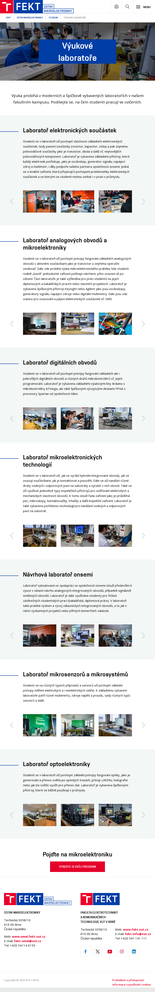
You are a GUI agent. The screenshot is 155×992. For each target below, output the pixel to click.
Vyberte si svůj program (77, 866)
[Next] (143, 201)
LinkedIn (134, 952)
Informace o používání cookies (131, 984)
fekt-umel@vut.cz (27, 941)
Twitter (98, 952)
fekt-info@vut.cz (138, 934)
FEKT (8, 17)
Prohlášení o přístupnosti (128, 980)
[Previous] (11, 201)
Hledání (127, 6)
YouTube (110, 952)
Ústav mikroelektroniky (30, 17)
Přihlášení (116, 6)
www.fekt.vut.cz (135, 929)
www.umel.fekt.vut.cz (28, 936)
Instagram (122, 952)
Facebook (86, 952)
